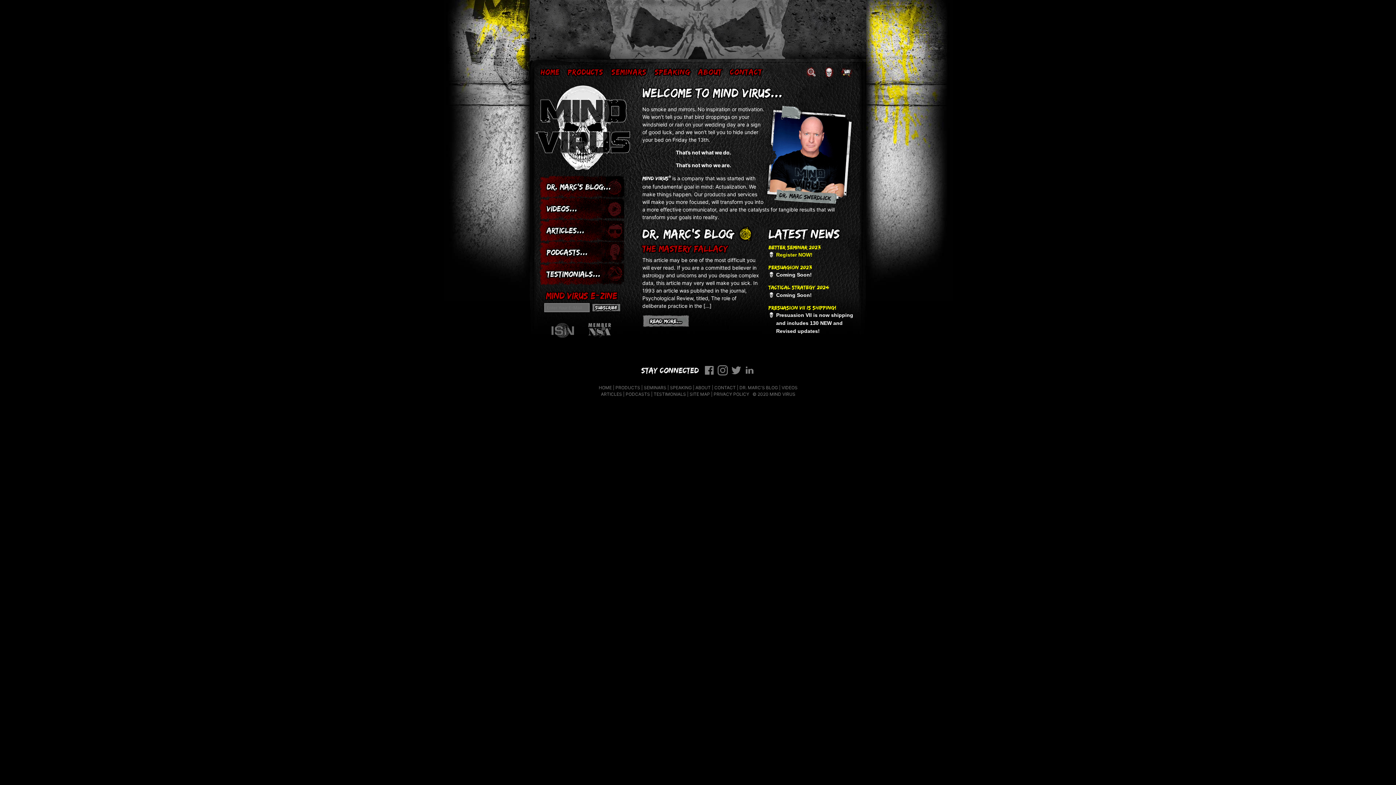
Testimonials (670, 394)
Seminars (629, 71)
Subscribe (606, 307)
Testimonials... (574, 273)
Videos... (562, 208)
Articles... (566, 230)
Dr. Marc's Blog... (579, 186)
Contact (746, 71)
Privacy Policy (731, 394)
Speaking (672, 71)
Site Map (700, 394)
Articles (611, 394)
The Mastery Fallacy (685, 248)
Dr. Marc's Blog (758, 387)
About (710, 71)
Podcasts (638, 394)
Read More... (670, 321)
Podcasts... (567, 252)
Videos (790, 387)
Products (585, 71)
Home (550, 71)
